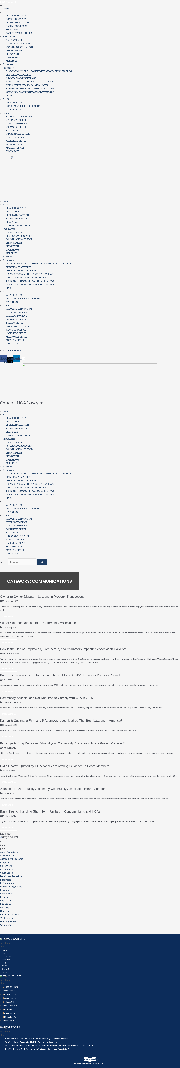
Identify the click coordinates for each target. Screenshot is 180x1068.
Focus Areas (9, 36)
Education (5, 879)
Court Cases (6, 873)
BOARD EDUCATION (16, 19)
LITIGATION (12, 54)
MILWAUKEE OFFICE (16, 144)
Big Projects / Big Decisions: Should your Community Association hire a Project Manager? (62, 743)
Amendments (7, 855)
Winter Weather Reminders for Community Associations (38, 623)
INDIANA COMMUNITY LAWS (21, 78)
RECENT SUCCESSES (16, 26)
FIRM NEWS (12, 29)
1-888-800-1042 (8, 1)
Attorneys (8, 64)
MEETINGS (11, 61)
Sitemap (5, 972)
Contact (7, 113)
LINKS (9, 95)
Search (3, 562)
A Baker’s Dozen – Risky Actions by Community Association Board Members (53, 789)
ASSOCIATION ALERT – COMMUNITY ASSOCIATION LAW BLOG (39, 71)
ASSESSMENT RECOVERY (19, 43)
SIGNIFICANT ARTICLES (18, 74)
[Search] (42, 562)
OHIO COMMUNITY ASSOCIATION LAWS (27, 85)
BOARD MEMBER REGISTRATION (23, 106)
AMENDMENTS (14, 40)
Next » (8, 833)
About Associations (10, 852)
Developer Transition (11, 876)
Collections (6, 866)
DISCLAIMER (12, 151)
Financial (5, 890)
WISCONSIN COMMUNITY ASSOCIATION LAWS (30, 92)
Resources (8, 68)
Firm (5, 12)
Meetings (5, 907)
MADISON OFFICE (15, 147)
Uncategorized (8, 921)
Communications (9, 869)
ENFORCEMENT (14, 50)
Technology (6, 918)
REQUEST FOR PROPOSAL (19, 116)
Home (6, 8)
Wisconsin (6, 925)
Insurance (5, 897)
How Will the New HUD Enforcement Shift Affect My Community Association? (37, 1049)
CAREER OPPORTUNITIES (19, 33)
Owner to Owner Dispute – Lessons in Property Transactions (42, 596)
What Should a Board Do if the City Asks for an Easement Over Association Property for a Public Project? (49, 1045)
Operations (6, 911)
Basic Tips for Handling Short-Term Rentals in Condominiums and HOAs (50, 811)
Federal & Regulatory (11, 886)
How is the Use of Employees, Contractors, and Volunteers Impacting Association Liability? (63, 649)
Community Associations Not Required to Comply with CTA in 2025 (46, 698)
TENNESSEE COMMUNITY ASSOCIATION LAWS (30, 88)
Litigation (5, 904)
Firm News (6, 893)
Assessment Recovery (11, 859)
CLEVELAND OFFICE (16, 123)
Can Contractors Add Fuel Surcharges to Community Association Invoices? (37, 1038)
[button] (90, 5)
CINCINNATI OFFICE (16, 120)
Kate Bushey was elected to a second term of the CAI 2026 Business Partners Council (60, 675)
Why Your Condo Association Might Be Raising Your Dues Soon (31, 1042)
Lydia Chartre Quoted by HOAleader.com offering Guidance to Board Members (54, 766)
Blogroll (4, 862)
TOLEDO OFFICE (14, 130)
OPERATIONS (13, 57)
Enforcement (7, 883)
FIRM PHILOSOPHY (16, 15)
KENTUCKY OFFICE (16, 137)
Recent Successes (9, 914)
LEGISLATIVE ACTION (17, 22)
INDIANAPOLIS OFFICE (18, 133)
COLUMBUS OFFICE (16, 127)
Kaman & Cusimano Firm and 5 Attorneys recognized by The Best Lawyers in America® (61, 720)
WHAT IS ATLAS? (14, 102)
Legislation (6, 900)
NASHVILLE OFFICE (16, 140)
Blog (4, 962)
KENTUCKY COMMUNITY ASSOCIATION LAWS (30, 81)
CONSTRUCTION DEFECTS (19, 47)
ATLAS (6, 99)
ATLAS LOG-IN (13, 109)
